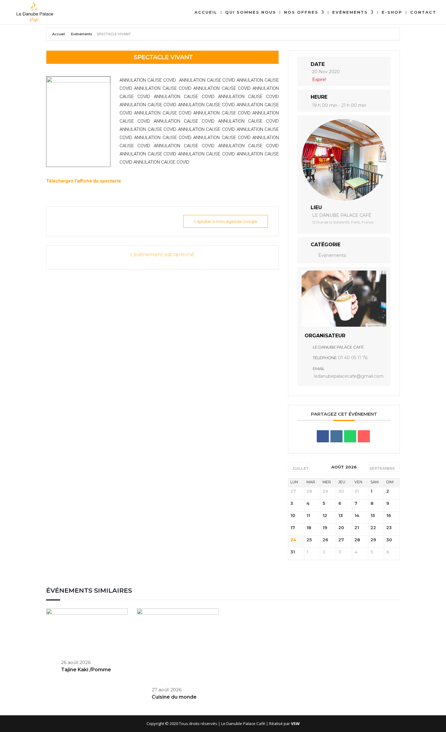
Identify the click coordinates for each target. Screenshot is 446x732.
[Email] (364, 436)
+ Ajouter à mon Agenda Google (225, 221)
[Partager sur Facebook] (323, 436)
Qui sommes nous (250, 12)
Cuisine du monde (174, 697)
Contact (423, 12)
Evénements (350, 12)
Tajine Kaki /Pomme (86, 669)
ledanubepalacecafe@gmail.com (348, 376)
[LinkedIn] (336, 436)
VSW (295, 723)
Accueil (205, 12)
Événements (332, 255)
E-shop (392, 12)
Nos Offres (301, 12)
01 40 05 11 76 (352, 357)
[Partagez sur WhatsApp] (350, 436)
